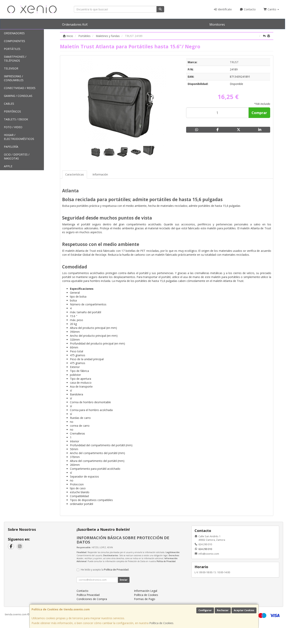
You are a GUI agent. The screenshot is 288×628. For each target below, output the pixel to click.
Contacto (249, 9)
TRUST (234, 62)
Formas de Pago (144, 599)
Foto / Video (13, 127)
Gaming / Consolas (18, 96)
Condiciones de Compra (92, 599)
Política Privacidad (88, 595)
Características (74, 174)
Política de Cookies (161, 623)
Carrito (272, 9)
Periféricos (12, 111)
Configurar (205, 610)
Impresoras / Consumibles (14, 78)
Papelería (11, 146)
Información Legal (145, 591)
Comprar (259, 112)
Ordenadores (14, 33)
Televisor (11, 68)
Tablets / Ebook (16, 119)
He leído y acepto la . (105, 569)
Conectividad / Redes (19, 88)
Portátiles (12, 49)
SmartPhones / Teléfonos (15, 58)
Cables (9, 103)
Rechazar (223, 610)
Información (100, 174)
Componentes (14, 41)
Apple (8, 166)
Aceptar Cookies (244, 610)
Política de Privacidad (166, 561)
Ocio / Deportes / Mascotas (16, 156)
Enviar (124, 579)
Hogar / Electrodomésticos (19, 137)
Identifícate (224, 9)
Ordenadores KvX (75, 24)
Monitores (217, 24)
